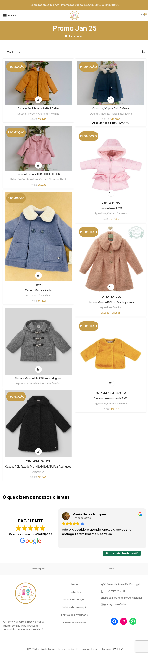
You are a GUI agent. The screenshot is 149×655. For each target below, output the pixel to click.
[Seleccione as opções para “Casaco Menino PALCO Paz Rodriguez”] (37, 367)
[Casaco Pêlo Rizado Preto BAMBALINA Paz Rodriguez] (37, 423)
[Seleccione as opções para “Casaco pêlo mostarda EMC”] (110, 382)
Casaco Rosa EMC (110, 206)
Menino (54, 112)
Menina (116, 305)
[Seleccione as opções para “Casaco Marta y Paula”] (37, 273)
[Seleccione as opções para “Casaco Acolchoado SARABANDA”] (37, 98)
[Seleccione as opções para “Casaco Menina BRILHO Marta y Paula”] (110, 285)
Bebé (62, 178)
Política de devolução (73, 607)
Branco (110, 568)
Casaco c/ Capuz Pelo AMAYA (110, 107)
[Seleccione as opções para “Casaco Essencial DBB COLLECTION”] (37, 164)
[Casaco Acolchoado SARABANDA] (37, 82)
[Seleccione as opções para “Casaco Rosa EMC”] (110, 191)
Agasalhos (43, 112)
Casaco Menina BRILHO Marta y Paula (110, 300)
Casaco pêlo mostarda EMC (110, 396)
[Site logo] (73, 15)
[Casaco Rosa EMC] (110, 163)
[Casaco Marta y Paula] (37, 235)
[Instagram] (121, 621)
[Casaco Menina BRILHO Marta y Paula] (110, 258)
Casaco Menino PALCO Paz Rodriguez (37, 376)
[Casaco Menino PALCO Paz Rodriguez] (37, 340)
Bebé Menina (17, 178)
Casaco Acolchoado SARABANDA (37, 107)
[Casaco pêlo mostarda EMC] (110, 353)
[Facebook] (111, 621)
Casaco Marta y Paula (37, 288)
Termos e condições (73, 599)
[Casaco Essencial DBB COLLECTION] (37, 148)
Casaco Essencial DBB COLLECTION (37, 173)
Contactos (73, 591)
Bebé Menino (35, 381)
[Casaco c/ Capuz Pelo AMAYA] (110, 82)
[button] (110, 98)
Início (73, 584)
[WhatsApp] (130, 621)
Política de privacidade (73, 614)
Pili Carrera (38, 568)
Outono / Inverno (26, 112)
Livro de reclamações (73, 622)
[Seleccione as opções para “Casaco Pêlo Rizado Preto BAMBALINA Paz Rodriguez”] (37, 450)
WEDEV (116, 649)
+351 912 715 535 (113, 591)
